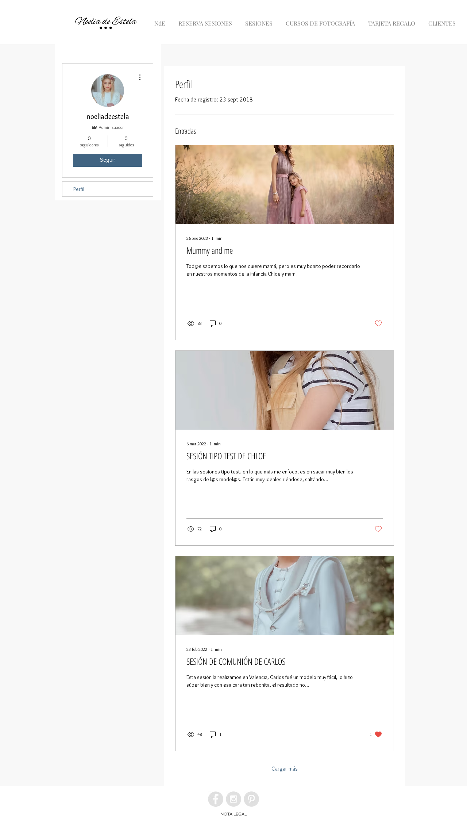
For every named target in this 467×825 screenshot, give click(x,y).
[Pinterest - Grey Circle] (251, 799)
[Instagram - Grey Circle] (233, 799)
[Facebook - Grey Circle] (215, 799)
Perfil (78, 189)
